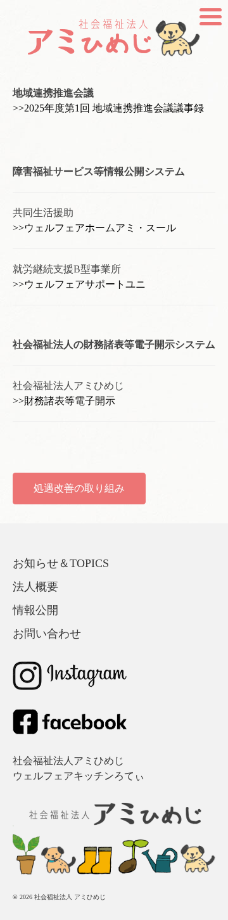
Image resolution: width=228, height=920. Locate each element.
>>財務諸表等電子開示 (64, 400)
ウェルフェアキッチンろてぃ (78, 775)
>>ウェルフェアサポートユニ (79, 284)
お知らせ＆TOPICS (61, 563)
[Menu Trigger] (210, 16)
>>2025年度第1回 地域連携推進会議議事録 (108, 108)
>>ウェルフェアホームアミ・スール (94, 227)
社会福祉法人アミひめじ (68, 760)
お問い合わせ (47, 633)
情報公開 (35, 610)
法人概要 (35, 586)
